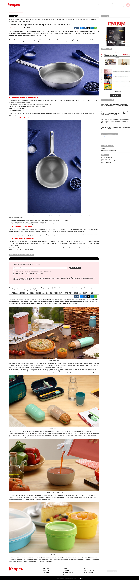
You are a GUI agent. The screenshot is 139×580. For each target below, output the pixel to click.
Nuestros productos (68, 572)
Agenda (56, 12)
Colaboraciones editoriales (90, 575)
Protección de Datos (89, 570)
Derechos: (85, 277)
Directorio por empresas (108, 150)
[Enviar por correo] (81, 28)
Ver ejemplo (37, 265)
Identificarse (46, 568)
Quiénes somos (67, 575)
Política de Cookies (88, 572)
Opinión (35, 12)
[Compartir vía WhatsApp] (95, 28)
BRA (78, 31)
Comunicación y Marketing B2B (108, 161)
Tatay (26, 431)
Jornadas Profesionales (106, 157)
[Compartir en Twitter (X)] (88, 28)
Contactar (65, 568)
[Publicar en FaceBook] (85, 28)
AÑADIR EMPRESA (112, 571)
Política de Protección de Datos (35, 275)
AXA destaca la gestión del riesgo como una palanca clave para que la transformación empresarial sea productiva (115, 121)
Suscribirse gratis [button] (118, 5)
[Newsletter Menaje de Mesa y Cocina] (115, 70)
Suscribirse (115, 95)
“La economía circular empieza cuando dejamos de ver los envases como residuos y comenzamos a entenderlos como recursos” (114, 113)
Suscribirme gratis (75, 267)
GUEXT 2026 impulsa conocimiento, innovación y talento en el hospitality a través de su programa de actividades (115, 106)
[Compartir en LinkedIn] (92, 28)
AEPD (93, 278)
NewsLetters (46, 572)
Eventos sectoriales (106, 162)
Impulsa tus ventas (105, 159)
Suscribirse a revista (48, 575)
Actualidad (28, 12)
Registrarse (46, 570)
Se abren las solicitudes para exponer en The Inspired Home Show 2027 (115, 128)
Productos (42, 12)
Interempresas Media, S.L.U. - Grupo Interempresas (71, 578)
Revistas (62, 12)
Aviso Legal (25, 275)
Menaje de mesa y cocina (16, 12)
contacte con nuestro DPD (50, 278)
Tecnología (49, 12)
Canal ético (66, 570)
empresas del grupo (68, 277)
